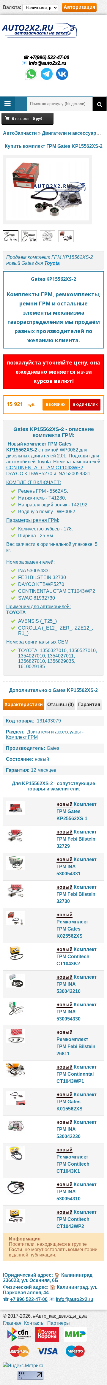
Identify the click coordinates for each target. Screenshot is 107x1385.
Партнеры (58, 1323)
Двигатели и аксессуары (54, 731)
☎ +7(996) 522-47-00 (45, 57)
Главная (12, 1323)
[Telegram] (47, 79)
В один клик (85, 404)
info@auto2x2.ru (47, 63)
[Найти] (99, 103)
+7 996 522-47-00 (29, 1299)
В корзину (55, 404)
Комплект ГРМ (22, 737)
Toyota (52, 263)
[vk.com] (62, 79)
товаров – (28, 118)
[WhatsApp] (31, 79)
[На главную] (39, 30)
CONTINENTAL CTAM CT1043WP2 (44, 467)
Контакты (34, 1323)
